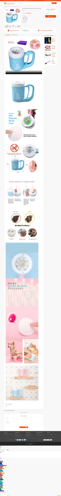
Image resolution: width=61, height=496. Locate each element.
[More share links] (0, 456)
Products (8, 0)
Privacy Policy (17, 435)
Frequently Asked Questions (40, 435)
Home (5, 0)
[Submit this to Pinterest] (1, 453)
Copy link (8, 495)
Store (29, 0)
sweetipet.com (31, 444)
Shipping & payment (14, 34)
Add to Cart (51, 16)
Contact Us (37, 434)
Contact (22, 0)
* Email (7, 420)
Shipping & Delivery (28, 435)
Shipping (11, 0)
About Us (16, 434)
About (16, 0)
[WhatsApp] (1, 454)
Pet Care (8, 6)
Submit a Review (22, 427)
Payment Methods (28, 434)
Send (7, 449)
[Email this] (4, 453)
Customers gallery (26, 0)
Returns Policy (28, 436)
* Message (26, 418)
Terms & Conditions (17, 436)
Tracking (19, 0)
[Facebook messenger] (2, 453)
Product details (7, 34)
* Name (7, 418)
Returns (14, 0)
